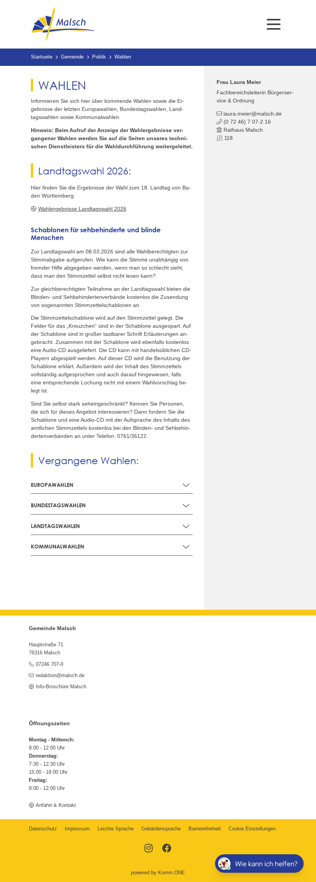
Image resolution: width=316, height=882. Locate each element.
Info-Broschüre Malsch (61, 686)
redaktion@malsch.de (60, 675)
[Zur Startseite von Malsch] (62, 24)
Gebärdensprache (161, 829)
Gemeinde (72, 57)
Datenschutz (43, 829)
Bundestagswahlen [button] (58, 505)
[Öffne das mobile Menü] (273, 24)
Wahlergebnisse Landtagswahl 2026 (82, 209)
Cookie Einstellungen (252, 829)
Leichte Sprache (115, 829)
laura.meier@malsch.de (253, 114)
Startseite (41, 57)
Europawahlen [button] (52, 484)
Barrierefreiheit (204, 829)
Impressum (77, 829)
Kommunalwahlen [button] (57, 546)
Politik (99, 57)
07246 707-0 (49, 664)
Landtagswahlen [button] (55, 526)
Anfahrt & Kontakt (56, 805)
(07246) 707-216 (247, 122)
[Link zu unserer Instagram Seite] (149, 848)
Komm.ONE (171, 872)
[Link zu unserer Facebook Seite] (166, 848)
